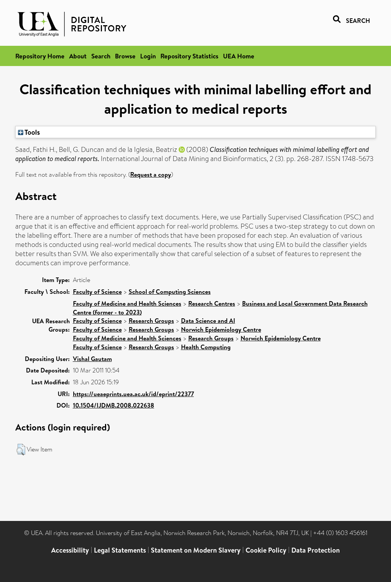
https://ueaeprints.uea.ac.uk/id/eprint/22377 (133, 394)
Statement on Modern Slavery (196, 550)
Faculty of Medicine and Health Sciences (127, 303)
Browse (125, 56)
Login (148, 56)
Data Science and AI (208, 320)
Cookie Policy (266, 550)
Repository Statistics (189, 56)
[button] (20, 449)
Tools (31, 132)
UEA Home (238, 56)
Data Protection (315, 550)
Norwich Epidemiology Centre (221, 329)
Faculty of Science (97, 291)
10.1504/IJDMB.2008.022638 (113, 405)
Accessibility (70, 550)
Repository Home (40, 56)
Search (100, 56)
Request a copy (150, 174)
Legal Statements (120, 550)
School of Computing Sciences (170, 291)
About (78, 56)
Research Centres (211, 303)
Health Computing (206, 347)
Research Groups (151, 320)
